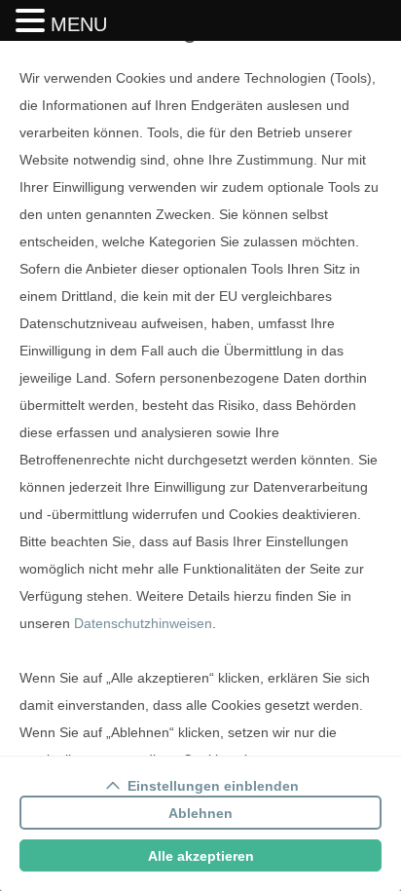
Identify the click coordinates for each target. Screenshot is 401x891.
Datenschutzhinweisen (143, 623)
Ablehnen (200, 813)
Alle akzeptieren (201, 856)
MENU (79, 24)
